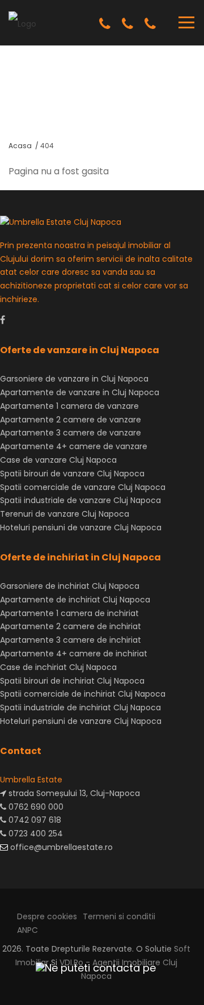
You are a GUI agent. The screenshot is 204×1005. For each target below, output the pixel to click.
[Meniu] (186, 22)
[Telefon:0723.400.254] (150, 24)
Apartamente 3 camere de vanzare (70, 432)
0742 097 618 (33, 820)
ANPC (27, 930)
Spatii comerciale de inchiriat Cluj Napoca (82, 694)
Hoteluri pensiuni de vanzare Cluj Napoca (81, 527)
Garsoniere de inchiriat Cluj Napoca (69, 586)
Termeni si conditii (119, 916)
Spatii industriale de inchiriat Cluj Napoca (80, 707)
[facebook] (2, 319)
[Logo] (22, 22)
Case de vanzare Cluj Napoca (58, 460)
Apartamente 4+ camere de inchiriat (73, 653)
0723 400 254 (34, 833)
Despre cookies (47, 916)
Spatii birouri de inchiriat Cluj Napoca (72, 680)
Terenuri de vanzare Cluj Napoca (64, 514)
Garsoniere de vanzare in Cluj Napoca (74, 378)
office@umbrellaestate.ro (60, 847)
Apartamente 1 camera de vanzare (69, 406)
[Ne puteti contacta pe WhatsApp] (91, 968)
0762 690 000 (34, 807)
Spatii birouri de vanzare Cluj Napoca (72, 473)
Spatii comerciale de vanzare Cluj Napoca (82, 487)
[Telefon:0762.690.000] (104, 24)
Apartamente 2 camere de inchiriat (70, 626)
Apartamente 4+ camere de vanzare (73, 446)
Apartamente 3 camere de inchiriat (70, 640)
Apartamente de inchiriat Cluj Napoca (75, 599)
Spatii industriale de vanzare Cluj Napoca (80, 500)
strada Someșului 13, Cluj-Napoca (73, 793)
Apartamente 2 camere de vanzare (70, 419)
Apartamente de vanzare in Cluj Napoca (79, 392)
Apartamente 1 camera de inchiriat (69, 613)
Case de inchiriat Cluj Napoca (58, 667)
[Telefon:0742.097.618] (127, 24)
